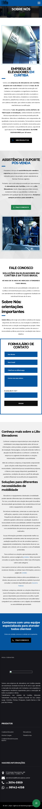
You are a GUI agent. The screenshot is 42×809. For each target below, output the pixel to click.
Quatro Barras (31, 700)
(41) (14, 783)
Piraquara (22, 700)
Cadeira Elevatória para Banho (10, 739)
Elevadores (27, 732)
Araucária (13, 698)
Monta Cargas (6, 735)
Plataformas (27, 735)
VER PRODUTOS (22, 140)
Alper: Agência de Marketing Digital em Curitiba (24, 806)
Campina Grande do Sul (26, 698)
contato (24, 573)
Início (3, 657)
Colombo (9, 700)
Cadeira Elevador (8, 732)
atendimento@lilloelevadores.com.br (18, 778)
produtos (26, 557)
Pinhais (15, 700)
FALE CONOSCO (22, 207)
